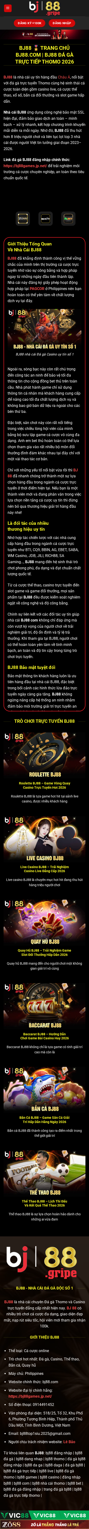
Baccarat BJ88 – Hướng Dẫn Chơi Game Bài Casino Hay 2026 (44, 1036)
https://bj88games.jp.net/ (25, 166)
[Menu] (8, 8)
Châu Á (64, 77)
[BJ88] (44, 8)
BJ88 (8, 77)
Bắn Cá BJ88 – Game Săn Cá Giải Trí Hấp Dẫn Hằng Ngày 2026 (44, 1120)
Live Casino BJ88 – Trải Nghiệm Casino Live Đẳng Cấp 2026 (44, 869)
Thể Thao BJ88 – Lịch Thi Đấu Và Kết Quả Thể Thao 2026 (44, 1203)
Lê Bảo (69, 1442)
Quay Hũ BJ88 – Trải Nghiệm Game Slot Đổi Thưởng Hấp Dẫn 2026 (44, 953)
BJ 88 (71, 1308)
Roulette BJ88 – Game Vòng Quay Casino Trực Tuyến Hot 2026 (44, 785)
